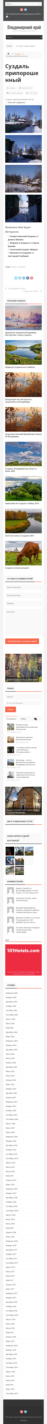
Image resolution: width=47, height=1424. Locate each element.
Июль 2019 (10, 1167)
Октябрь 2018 (11, 1206)
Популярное (11, 719)
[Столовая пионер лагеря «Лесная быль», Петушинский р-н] (10, 749)
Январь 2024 (11, 1045)
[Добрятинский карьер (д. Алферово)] (23, 668)
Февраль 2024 (11, 1041)
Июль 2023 (10, 1054)
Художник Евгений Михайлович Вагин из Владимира (23, 435)
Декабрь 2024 (11, 1032)
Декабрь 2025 (11, 1002)
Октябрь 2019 (11, 1154)
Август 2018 (10, 1215)
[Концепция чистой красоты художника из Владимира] (23, 384)
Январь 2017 (11, 1297)
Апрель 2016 (11, 1337)
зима (13, 267)
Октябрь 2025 (11, 1010)
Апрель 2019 (11, 1180)
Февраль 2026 (11, 993)
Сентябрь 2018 (12, 1210)
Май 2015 (9, 1385)
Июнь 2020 (10, 1132)
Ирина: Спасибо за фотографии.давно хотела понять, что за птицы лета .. (27, 890)
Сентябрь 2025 (12, 1015)
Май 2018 (9, 1228)
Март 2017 (10, 1289)
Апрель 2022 (11, 1080)
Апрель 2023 (11, 1062)
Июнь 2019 (10, 1171)
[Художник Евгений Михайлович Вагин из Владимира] (23, 419)
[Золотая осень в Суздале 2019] (23, 521)
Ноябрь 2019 (11, 1149)
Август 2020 (10, 1123)
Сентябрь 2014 (12, 1393)
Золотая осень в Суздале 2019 (19, 535)
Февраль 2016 (11, 1345)
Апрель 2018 (11, 1232)
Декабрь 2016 (11, 1302)
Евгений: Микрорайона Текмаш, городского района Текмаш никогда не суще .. (27, 910)
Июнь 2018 (10, 1223)
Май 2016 (9, 1332)
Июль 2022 (10, 1071)
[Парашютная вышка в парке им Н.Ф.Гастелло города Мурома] (10, 775)
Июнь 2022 (10, 1075)
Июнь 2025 (10, 1023)
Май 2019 (9, 1176)
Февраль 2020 (11, 1136)
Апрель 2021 (11, 1097)
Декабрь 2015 (11, 1354)
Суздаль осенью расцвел (17, 568)
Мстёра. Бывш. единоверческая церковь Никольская (27, 727)
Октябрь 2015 (11, 1363)
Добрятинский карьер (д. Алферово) (22, 680)
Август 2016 (10, 1319)
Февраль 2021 (11, 1102)
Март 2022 (10, 1084)
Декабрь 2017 (11, 1250)
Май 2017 (9, 1280)
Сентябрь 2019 (12, 1158)
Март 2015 (10, 1389)
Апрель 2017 (11, 1284)
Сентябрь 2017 (12, 1263)
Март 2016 (10, 1341)
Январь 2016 (11, 1350)
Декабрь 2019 (11, 1145)
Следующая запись (31, 291)
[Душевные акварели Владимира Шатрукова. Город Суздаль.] (23, 317)
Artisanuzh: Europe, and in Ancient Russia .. (26, 899)
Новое (23, 719)
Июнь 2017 (10, 1276)
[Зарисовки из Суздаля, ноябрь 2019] (23, 488)
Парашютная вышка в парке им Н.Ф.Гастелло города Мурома (25, 774)
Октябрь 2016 (11, 1311)
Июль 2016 (10, 1324)
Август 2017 (10, 1267)
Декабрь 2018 (11, 1197)
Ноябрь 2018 (11, 1202)
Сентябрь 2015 (12, 1367)
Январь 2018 (11, 1245)
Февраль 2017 (11, 1293)
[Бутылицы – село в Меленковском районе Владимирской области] (10, 762)
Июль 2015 (10, 1376)
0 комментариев (16, 93)
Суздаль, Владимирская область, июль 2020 (21, 469)
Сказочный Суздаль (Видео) (24, 249)
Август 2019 (10, 1163)
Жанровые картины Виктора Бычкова (24, 738)
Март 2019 (10, 1184)
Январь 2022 (11, 1089)
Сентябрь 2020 (12, 1119)
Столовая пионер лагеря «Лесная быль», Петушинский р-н (26, 749)
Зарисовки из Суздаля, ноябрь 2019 (22, 503)
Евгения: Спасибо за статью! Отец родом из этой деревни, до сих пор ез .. (28, 919)
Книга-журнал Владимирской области (22, 1417)
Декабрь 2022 (11, 1067)
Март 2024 (10, 1036)
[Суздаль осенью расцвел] (23, 553)
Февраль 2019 (11, 1189)
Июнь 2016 (10, 1328)
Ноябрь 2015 (11, 1358)
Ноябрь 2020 (11, 1110)
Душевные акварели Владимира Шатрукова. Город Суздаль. (20, 333)
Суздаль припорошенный (21, 72)
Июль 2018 (10, 1219)
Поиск (11, 709)
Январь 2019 (11, 1193)
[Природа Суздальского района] (23, 352)
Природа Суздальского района (20, 367)
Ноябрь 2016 (11, 1306)
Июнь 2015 (10, 1380)
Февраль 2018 (11, 1241)
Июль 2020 (10, 1128)
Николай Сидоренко (16, 102)
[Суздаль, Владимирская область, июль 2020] (23, 454)
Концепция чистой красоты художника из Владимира (18, 400)
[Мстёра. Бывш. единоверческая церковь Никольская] (10, 727)
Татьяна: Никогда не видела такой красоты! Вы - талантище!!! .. (28, 929)
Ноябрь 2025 (11, 1006)
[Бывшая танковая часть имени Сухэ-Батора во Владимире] (23, 801)
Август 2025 (10, 1019)
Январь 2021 (11, 1106)
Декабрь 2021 (11, 1093)
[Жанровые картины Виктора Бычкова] (10, 739)
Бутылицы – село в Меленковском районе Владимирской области (25, 762)
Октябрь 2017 (11, 1258)
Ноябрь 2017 (11, 1254)
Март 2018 (10, 1237)
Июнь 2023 (10, 1058)
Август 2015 (10, 1371)
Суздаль (18, 54)
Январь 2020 (11, 1141)
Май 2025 (9, 1028)
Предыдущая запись (16, 288)
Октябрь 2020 (11, 1115)
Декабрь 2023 (11, 1049)
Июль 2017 (10, 1271)
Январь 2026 (11, 997)
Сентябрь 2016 (12, 1315)
